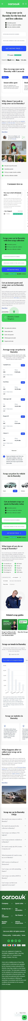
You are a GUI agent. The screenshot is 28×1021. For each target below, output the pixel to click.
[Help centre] (23, 4)
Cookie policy (16, 935)
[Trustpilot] (14, 55)
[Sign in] (26, 4)
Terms (23, 935)
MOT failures (16, 297)
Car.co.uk (14, 138)
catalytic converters (15, 773)
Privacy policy (7, 935)
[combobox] (14, 41)
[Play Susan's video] (14, 147)
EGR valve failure (11, 122)
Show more (14, 450)
